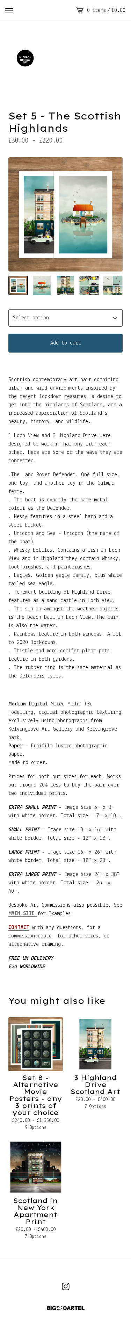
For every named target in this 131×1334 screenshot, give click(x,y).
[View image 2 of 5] (42, 285)
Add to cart (65, 343)
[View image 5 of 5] (113, 285)
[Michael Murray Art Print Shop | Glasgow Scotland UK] (65, 58)
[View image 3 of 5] (65, 285)
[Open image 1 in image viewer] (65, 214)
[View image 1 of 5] (18, 285)
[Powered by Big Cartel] (66, 1308)
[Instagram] (65, 1286)
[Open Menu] (9, 10)
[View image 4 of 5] (89, 285)
